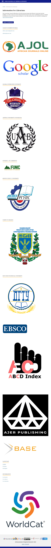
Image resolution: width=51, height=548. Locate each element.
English (4, 464)
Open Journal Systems (7, 17)
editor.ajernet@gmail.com (8, 30)
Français (4, 466)
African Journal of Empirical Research (15, 1)
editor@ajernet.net (7, 33)
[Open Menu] (2, 1)
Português (5, 468)
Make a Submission (8, 22)
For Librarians (5, 481)
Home (4, 6)
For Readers (5, 477)
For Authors (5, 479)
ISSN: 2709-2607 (25, 544)
